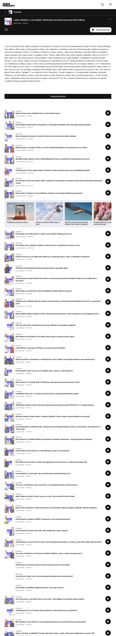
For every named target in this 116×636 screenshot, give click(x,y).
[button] (102, 4)
